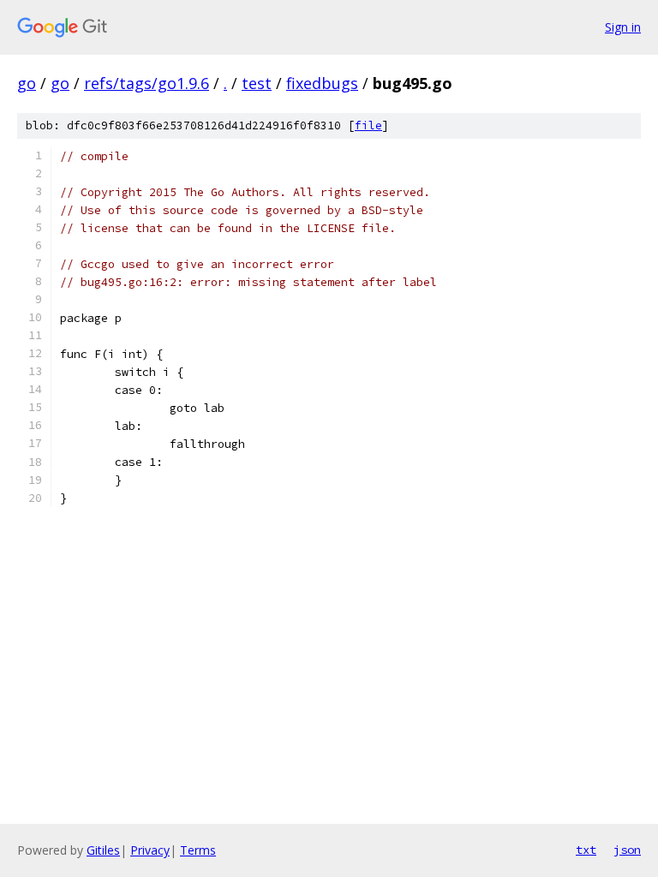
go (26, 83)
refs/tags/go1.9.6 (146, 83)
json (627, 849)
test (257, 83)
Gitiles (103, 850)
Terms (198, 850)
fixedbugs (322, 83)
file (368, 125)
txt (586, 849)
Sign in (623, 27)
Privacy (150, 850)
